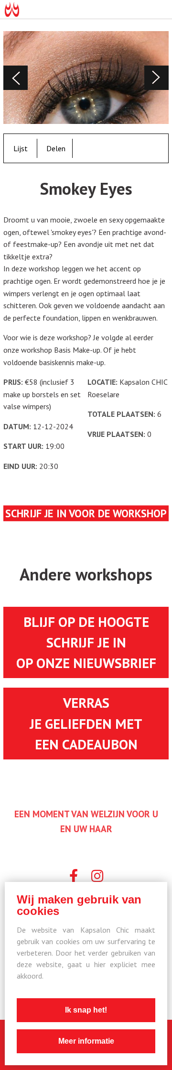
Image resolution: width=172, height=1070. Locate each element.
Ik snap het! (86, 1010)
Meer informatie (86, 1041)
